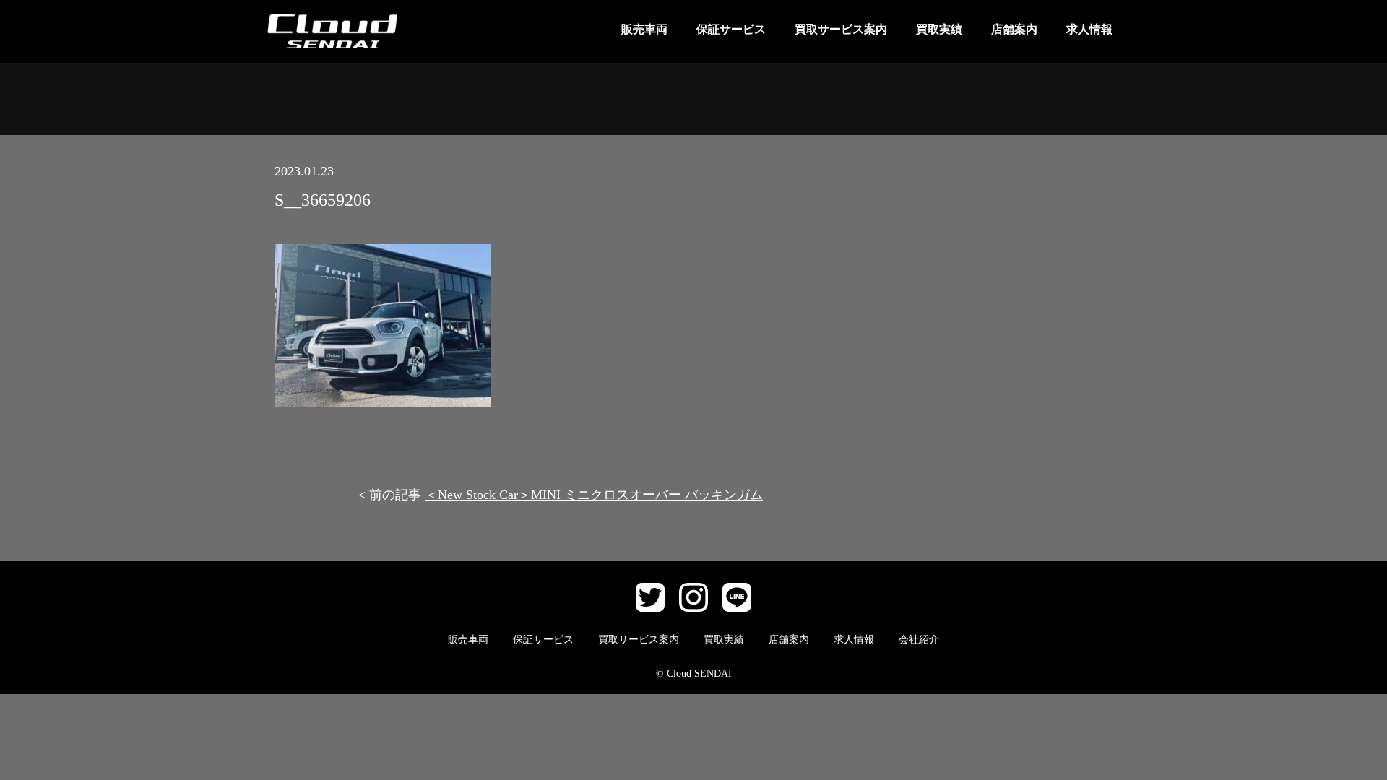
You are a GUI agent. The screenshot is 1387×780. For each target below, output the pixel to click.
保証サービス (731, 29)
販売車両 (644, 29)
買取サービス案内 (841, 29)
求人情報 (1089, 29)
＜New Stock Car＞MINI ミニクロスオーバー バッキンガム (594, 495)
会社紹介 (919, 639)
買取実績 (939, 29)
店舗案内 (1014, 29)
